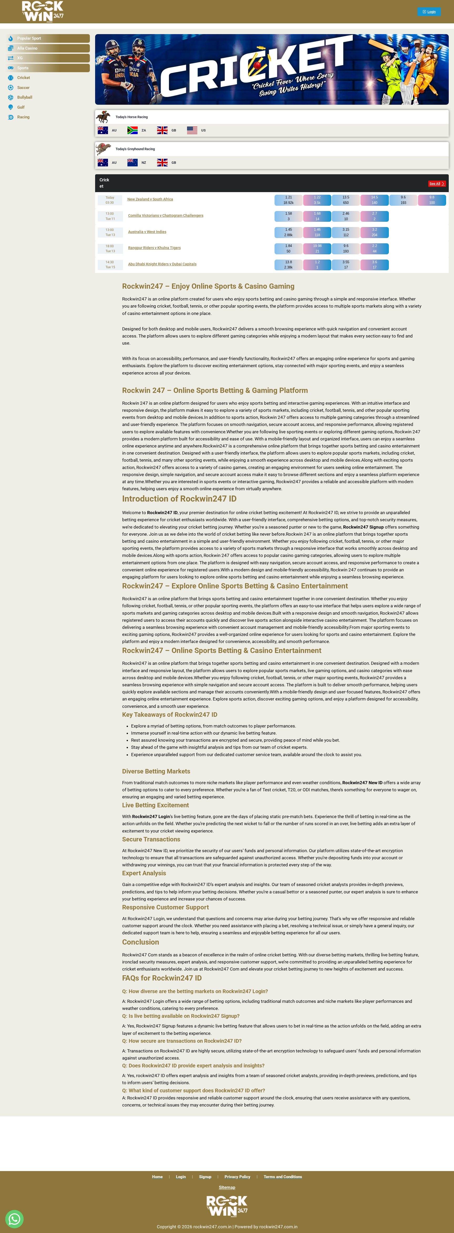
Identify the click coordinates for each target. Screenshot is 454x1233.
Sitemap (227, 1187)
